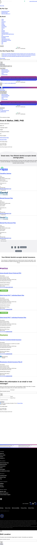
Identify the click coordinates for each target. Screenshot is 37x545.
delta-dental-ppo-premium (6, 40)
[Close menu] (1, 85)
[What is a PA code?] (11, 66)
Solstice (3, 24)
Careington (4, 21)
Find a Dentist (2, 58)
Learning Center (4, 74)
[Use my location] (1, 63)
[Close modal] (1, 531)
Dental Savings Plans (5, 11)
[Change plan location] (0, 2)
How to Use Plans (5, 69)
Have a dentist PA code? (5, 66)
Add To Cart (9, 188)
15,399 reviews (23, 48)
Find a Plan (2, 5)
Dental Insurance (5, 12)
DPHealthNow (4, 41)
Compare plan (3, 214)
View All (1, 46)
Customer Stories (5, 72)
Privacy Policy (20, 403)
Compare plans (23, 247)
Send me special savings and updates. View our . (12, 403)
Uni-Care (3, 30)
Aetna (3, 19)
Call (9, 309)
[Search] (1, 83)
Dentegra (3, 31)
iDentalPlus (4, 37)
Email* (12, 396)
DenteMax (3, 25)
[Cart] (2, 83)
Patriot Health (4, 26)
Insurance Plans (3, 139)
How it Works (2, 68)
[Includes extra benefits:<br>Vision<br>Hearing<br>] (0, 186)
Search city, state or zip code (5, 59)
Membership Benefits (5, 95)
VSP (2, 42)
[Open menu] (0, 3)
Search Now (2, 64)
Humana (3, 27)
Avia (2, 29)
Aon (2, 35)
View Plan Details (3, 188)
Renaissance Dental (5, 36)
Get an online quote (9, 287)
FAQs (3, 73)
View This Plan (2, 287)
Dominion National (5, 32)
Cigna (3, 20)
